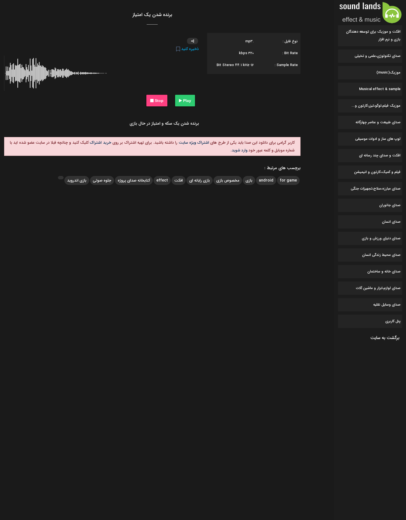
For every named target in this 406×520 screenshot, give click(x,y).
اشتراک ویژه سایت (193, 143)
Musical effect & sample (379, 89)
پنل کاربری (392, 321)
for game (288, 180)
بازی (249, 180)
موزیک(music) (388, 72)
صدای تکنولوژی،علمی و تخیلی (377, 56)
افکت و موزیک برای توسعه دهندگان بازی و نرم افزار (373, 35)
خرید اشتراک (100, 143)
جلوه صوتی (102, 180)
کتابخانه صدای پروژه (134, 180)
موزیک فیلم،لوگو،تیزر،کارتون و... (376, 106)
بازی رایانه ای (199, 180)
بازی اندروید (76, 180)
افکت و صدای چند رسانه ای (379, 155)
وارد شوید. (239, 150)
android (266, 180)
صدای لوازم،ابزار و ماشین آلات (378, 288)
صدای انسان (391, 222)
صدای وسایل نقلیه (386, 305)
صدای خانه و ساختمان (383, 271)
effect (162, 180)
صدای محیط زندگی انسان (381, 255)
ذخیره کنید (189, 49)
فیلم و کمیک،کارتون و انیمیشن (377, 172)
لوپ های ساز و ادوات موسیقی (377, 139)
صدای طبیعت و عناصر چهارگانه (377, 122)
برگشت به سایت (384, 337)
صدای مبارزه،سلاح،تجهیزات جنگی (375, 188)
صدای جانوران (389, 205)
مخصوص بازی (227, 180)
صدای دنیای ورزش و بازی (381, 238)
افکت (178, 180)
